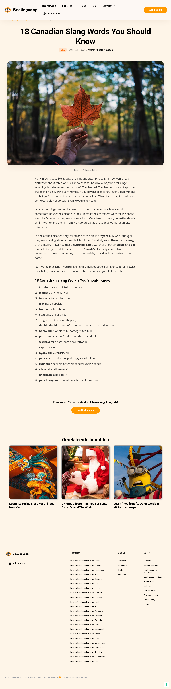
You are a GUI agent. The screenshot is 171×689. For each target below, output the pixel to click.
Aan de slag (155, 9)
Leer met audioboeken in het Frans (85, 574)
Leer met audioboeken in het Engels (85, 561)
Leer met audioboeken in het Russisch (86, 593)
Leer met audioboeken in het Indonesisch (87, 643)
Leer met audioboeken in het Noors (85, 634)
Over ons (147, 561)
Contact (147, 604)
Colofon (147, 586)
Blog (84, 6)
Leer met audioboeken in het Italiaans (86, 579)
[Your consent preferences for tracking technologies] (166, 684)
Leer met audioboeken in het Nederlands (87, 629)
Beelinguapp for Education (150, 571)
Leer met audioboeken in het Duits (84, 584)
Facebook (122, 561)
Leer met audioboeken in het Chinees (86, 597)
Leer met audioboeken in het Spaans (85, 565)
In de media (149, 581)
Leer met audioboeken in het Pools (85, 625)
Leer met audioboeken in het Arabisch (86, 616)
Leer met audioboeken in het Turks (85, 606)
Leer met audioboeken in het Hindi (84, 602)
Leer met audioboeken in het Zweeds (86, 620)
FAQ (94, 6)
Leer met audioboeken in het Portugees (87, 570)
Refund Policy (150, 591)
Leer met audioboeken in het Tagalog (86, 652)
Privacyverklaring (151, 595)
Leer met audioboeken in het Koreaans (86, 611)
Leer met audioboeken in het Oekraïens (87, 648)
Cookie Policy (149, 600)
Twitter (121, 570)
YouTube (122, 574)
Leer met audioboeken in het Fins (84, 661)
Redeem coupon (151, 565)
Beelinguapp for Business (154, 577)
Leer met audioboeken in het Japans (85, 588)
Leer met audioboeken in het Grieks (85, 638)
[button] (69, 6)
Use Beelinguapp (85, 410)
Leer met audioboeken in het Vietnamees (87, 657)
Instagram (122, 565)
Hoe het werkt (49, 6)
